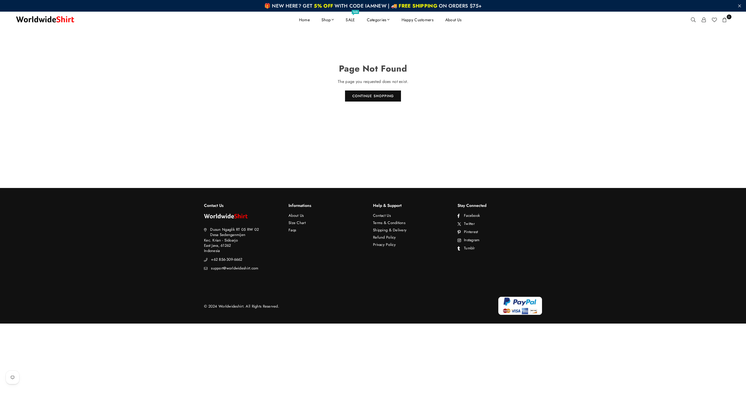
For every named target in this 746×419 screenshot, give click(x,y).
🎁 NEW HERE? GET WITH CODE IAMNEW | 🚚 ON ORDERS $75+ (373, 6)
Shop (326, 20)
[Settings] (704, 20)
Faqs (292, 230)
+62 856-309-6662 (226, 259)
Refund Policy (384, 237)
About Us (453, 20)
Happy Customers (418, 20)
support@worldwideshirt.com (234, 268)
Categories (377, 20)
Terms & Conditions (389, 223)
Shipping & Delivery (390, 230)
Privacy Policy (384, 244)
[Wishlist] (714, 20)
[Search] (693, 20)
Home (304, 20)
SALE (352, 17)
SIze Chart (297, 223)
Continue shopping (373, 96)
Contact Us (382, 215)
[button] (724, 20)
